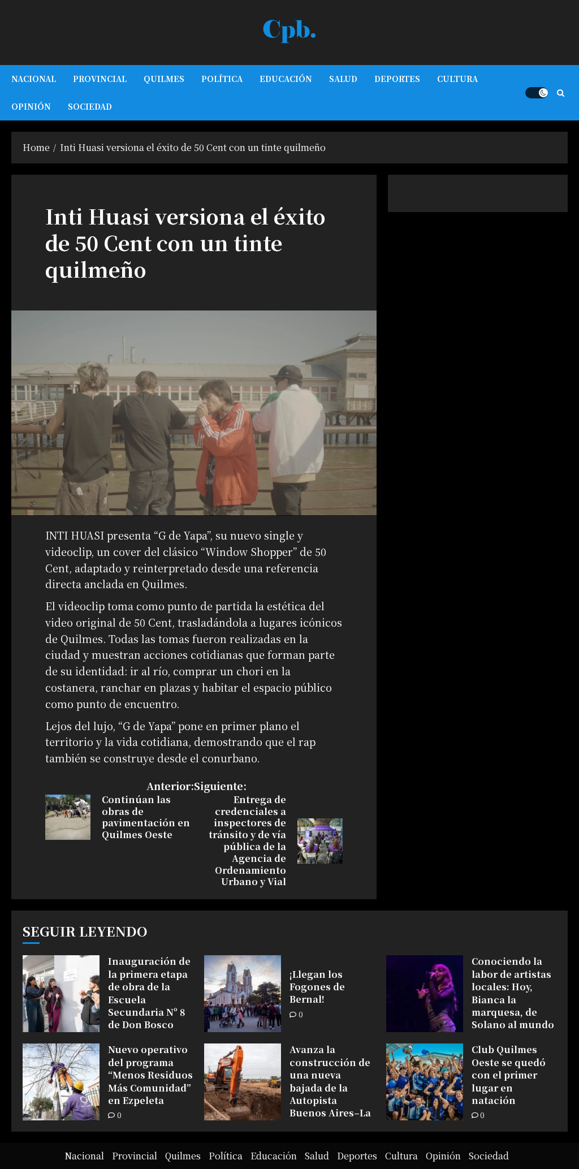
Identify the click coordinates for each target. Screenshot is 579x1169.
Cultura (457, 78)
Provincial (100, 78)
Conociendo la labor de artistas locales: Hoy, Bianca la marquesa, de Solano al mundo (513, 993)
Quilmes (164, 78)
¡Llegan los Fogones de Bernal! (317, 987)
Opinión (31, 106)
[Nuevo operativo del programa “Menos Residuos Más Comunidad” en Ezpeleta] (61, 1081)
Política (222, 78)
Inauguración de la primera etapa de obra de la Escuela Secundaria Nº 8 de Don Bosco (149, 993)
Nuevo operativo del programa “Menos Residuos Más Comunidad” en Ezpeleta (150, 1075)
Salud (343, 78)
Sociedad (90, 106)
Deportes (397, 78)
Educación (286, 78)
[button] (561, 92)
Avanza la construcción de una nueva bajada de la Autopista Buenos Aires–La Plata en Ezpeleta (331, 1087)
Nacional (33, 78)
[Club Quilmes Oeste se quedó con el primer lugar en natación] (424, 1081)
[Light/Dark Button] (536, 92)
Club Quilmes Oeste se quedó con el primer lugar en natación (509, 1075)
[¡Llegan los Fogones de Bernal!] (242, 993)
